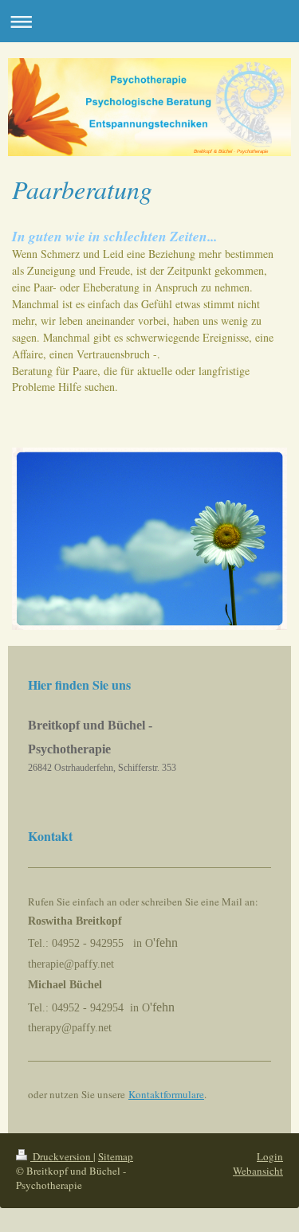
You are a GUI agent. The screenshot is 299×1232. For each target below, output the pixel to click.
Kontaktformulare (166, 1094)
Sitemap (115, 1156)
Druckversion (61, 1156)
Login (270, 1156)
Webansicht (258, 1171)
